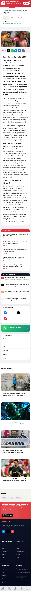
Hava (17, 548)
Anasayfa (5, 7)
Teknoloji (5, 350)
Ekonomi (5, 342)
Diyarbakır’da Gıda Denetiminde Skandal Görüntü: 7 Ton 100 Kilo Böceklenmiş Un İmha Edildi (15, 235)
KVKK (3, 579)
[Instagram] (12, 531)
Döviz (17, 545)
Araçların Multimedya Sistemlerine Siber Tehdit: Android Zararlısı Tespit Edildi (15, 242)
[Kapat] (29, 2)
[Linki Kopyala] (23, 50)
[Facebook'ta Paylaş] (19, 50)
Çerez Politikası (6, 582)
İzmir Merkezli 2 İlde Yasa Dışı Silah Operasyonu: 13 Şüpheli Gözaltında (15, 250)
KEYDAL (25, 576)
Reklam (4, 575)
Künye (3, 572)
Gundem (5, 339)
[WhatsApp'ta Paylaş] (12, 50)
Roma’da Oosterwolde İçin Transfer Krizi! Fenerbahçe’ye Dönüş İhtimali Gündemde (13, 258)
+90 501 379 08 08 (23, 569)
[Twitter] (8, 531)
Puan (17, 557)
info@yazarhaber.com (24, 572)
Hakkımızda (5, 569)
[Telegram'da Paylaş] (15, 50)
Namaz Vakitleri (20, 551)
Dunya (4, 358)
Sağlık (3, 557)
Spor (4, 346)
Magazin (5, 354)
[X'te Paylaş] (8, 50)
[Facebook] (3, 531)
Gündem (12, 7)
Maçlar (18, 554)
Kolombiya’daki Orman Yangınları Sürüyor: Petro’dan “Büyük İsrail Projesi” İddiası (13, 265)
